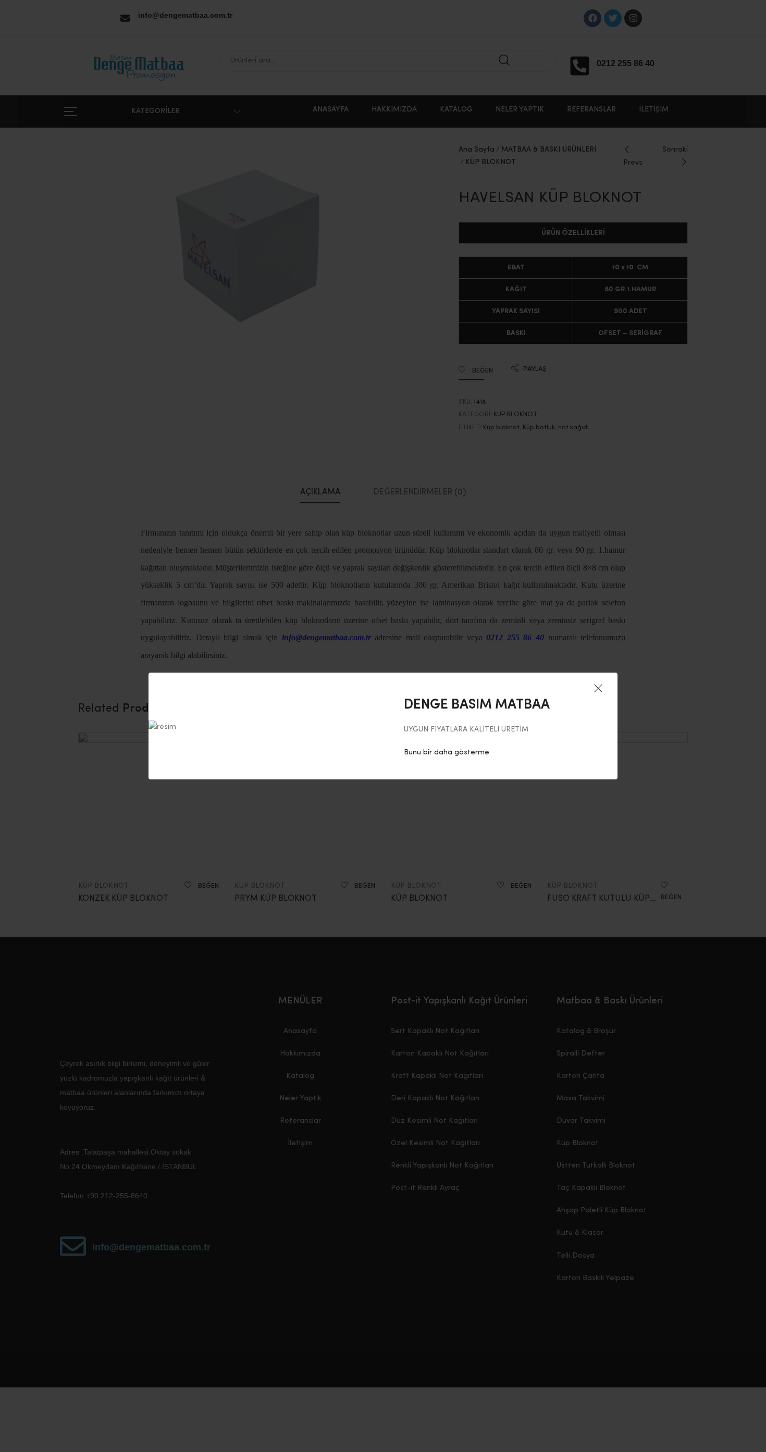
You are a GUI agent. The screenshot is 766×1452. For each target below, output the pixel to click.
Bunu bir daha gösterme (446, 752)
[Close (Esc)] (598, 689)
